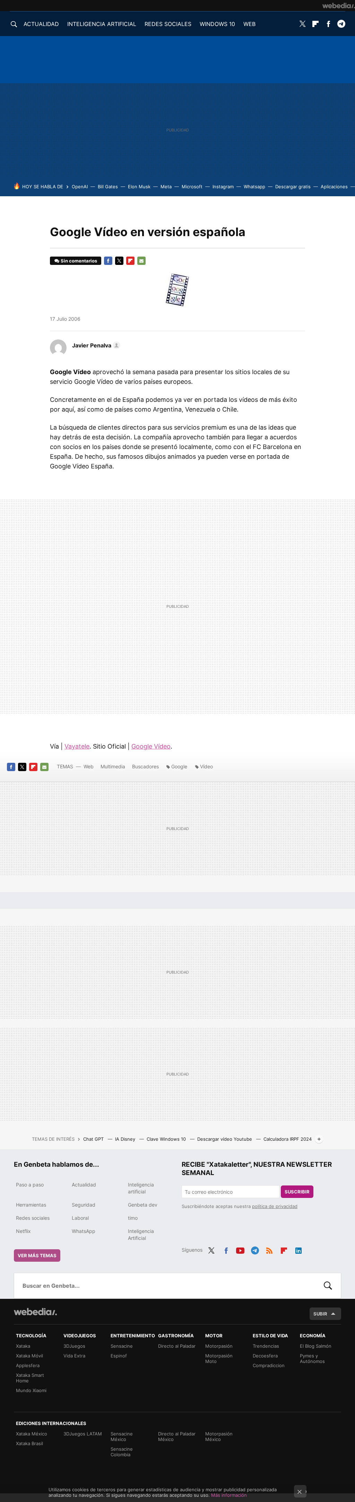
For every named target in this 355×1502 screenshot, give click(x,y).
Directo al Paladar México (177, 1436)
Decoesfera (265, 1355)
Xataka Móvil (29, 1355)
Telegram (341, 24)
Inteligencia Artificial (141, 1234)
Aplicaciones (334, 186)
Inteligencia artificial (141, 1188)
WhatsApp (83, 1231)
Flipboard (315, 24)
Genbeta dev (142, 1205)
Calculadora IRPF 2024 (287, 1139)
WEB (249, 23)
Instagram (223, 186)
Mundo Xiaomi (31, 1390)
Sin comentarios (79, 261)
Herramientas (31, 1205)
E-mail (141, 261)
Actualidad (84, 1185)
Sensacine (122, 1346)
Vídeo (206, 766)
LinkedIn (298, 1249)
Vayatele (76, 746)
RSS (269, 1249)
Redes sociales (33, 1218)
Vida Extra (74, 1355)
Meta (166, 186)
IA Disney (126, 1139)
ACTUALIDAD (41, 23)
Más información (229, 1495)
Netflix (23, 1231)
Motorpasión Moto (219, 1358)
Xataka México (31, 1433)
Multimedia (113, 766)
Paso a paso (30, 1185)
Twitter (302, 24)
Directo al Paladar (177, 1346)
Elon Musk (139, 186)
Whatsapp (254, 186)
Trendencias (266, 1346)
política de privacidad (274, 1206)
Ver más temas (37, 1255)
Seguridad (83, 1205)
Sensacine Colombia (122, 1451)
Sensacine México (122, 1436)
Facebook (328, 24)
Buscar (328, 1285)
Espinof (119, 1355)
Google (179, 766)
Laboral (80, 1218)
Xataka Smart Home (30, 1377)
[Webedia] (338, 5)
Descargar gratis (293, 186)
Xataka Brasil (29, 1443)
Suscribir (297, 1191)
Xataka (23, 1346)
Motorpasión (219, 1346)
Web (89, 766)
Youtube (240, 1249)
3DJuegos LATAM (82, 1433)
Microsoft (192, 186)
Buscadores (145, 766)
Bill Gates (108, 186)
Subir (320, 1314)
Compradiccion (269, 1365)
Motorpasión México (219, 1436)
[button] (95, 345)
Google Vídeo (151, 746)
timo (133, 1218)
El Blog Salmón (315, 1346)
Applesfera (28, 1365)
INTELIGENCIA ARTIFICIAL (101, 23)
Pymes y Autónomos (312, 1358)
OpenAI (80, 186)
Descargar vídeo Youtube (225, 1139)
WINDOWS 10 (217, 23)
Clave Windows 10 (167, 1139)
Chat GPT (94, 1139)
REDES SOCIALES (168, 23)
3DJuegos (74, 1346)
